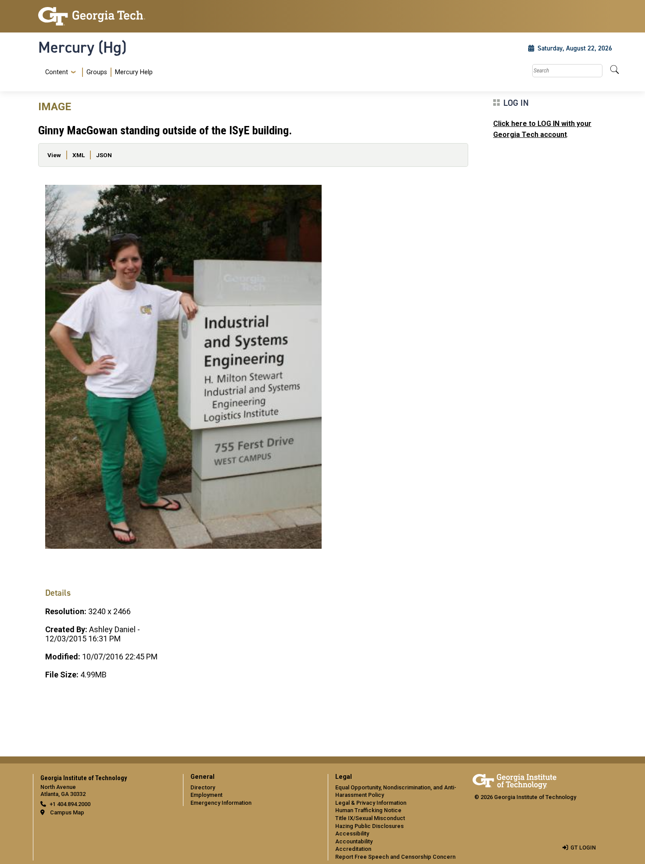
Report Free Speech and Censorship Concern (395, 856)
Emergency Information (220, 802)
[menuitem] (97, 72)
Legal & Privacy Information (370, 802)
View (54, 154)
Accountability (354, 841)
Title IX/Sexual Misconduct (370, 818)
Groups (96, 72)
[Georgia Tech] (105, 16)
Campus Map (67, 812)
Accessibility (352, 833)
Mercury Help (134, 72)
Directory (202, 787)
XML (78, 154)
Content (56, 72)
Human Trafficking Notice (368, 810)
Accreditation (353, 849)
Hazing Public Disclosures (369, 826)
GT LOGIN (583, 847)
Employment (206, 795)
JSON (104, 154)
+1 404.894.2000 (70, 804)
